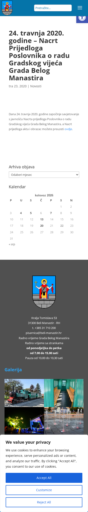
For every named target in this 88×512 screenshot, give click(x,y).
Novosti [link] (36, 86)
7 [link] (51, 213)
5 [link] (31, 213)
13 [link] (41, 219)
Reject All (44, 502)
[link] (82, 17)
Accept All (44, 478)
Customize (44, 490)
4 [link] (21, 213)
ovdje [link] (68, 129)
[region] (44, 473)
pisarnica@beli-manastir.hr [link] (44, 333)
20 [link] (41, 226)
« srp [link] (12, 244)
